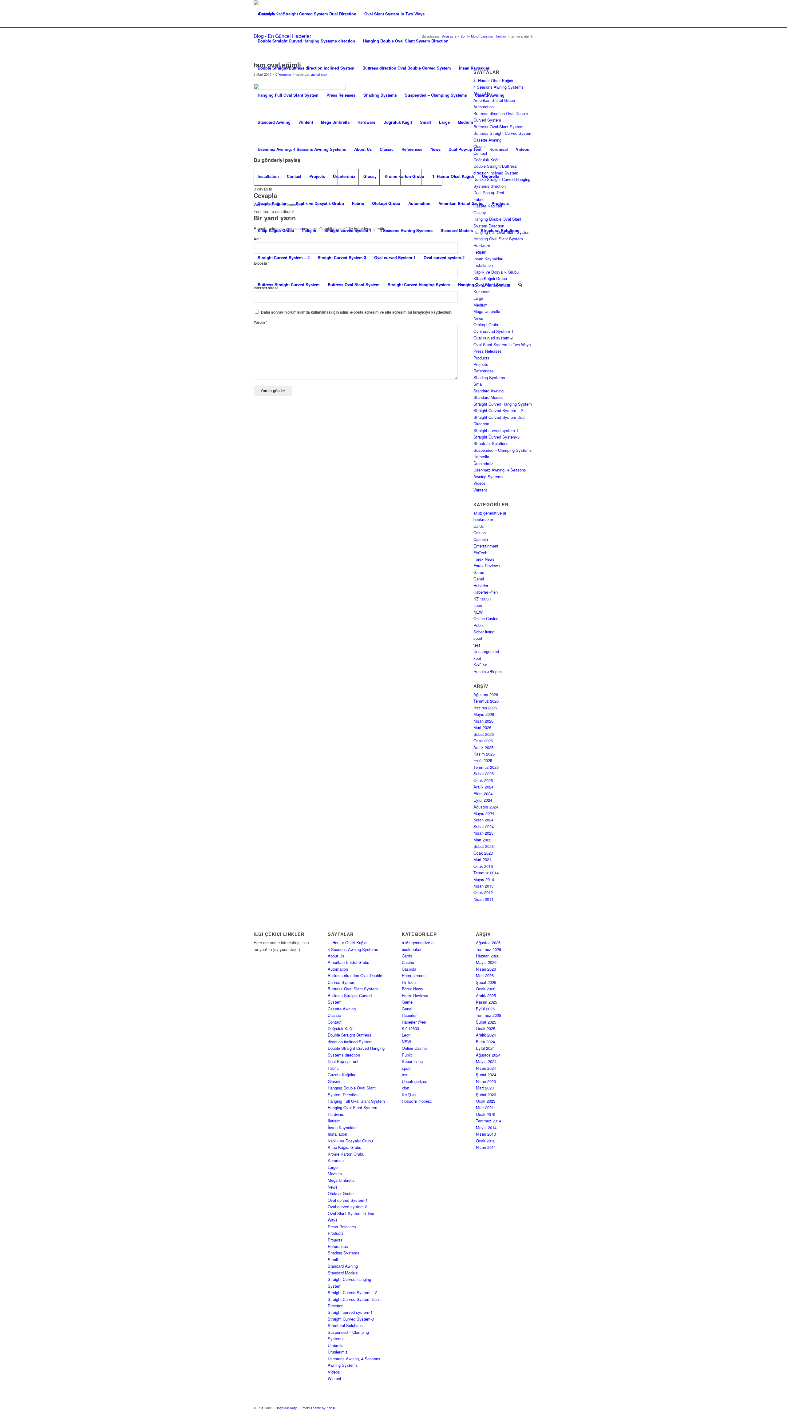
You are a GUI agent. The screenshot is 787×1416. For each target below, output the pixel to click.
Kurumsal (498, 149)
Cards (478, 526)
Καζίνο (480, 665)
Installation (268, 176)
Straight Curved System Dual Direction (319, 14)
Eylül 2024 (482, 800)
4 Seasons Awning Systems (406, 230)
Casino (479, 533)
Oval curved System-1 (395, 257)
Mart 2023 (482, 840)
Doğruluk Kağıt (397, 122)
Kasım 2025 (484, 754)
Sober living (483, 632)
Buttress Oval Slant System (354, 284)
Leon (477, 605)
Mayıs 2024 (483, 813)
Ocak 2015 (483, 866)
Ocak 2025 (483, 780)
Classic (387, 149)
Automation (419, 203)
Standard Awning (274, 122)
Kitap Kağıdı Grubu (276, 230)
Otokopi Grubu (386, 203)
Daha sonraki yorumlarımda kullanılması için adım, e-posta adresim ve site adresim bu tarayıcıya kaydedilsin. (356, 312)
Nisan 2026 (483, 721)
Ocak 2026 (483, 741)
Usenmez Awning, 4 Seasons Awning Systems (302, 149)
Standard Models (457, 230)
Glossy (370, 176)
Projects (317, 176)
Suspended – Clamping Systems (436, 95)
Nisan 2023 (483, 833)
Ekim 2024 (482, 793)
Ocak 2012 (483, 892)
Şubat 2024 (483, 826)
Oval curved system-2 (444, 257)
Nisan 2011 (483, 899)
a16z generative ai (489, 513)
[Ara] (520, 284)
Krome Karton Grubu (404, 176)
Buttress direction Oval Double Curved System (406, 68)
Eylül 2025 (482, 760)
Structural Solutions (500, 230)
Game (478, 572)
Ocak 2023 (483, 853)
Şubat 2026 (483, 734)
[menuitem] (520, 284)
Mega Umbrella (335, 122)
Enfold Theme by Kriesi (317, 1407)
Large (444, 122)
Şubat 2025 (483, 773)
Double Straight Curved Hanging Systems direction (306, 41)
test (476, 645)
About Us (363, 149)
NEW (478, 612)
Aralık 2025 (483, 747)
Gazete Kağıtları (273, 203)
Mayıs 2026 (483, 714)
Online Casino (485, 618)
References (411, 149)
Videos (522, 149)
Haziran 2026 (485, 708)
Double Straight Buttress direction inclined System (306, 68)
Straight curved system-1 (348, 230)
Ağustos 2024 (485, 807)
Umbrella (490, 176)
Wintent (306, 122)
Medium (465, 122)
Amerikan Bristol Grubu (461, 203)
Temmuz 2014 (486, 873)
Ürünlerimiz (344, 176)
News (435, 149)
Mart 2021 (482, 859)
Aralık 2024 (483, 787)
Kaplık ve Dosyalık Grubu (320, 203)
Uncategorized (486, 651)
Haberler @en (485, 592)
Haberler (480, 585)
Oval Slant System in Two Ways (394, 14)
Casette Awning (489, 95)
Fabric (358, 203)
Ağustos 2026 (485, 694)
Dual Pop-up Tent (465, 149)
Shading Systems (380, 95)
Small (425, 122)
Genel (478, 579)
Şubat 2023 (483, 846)
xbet (477, 658)
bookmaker (483, 519)
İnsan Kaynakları (475, 68)
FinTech (480, 553)
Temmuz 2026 (486, 701)
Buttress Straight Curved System (289, 284)
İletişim (309, 230)
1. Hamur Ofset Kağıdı (453, 176)
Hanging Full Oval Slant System (288, 95)
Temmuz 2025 (486, 767)
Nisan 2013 (483, 886)
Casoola (480, 539)
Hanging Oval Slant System (484, 284)
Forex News (484, 559)
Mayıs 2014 (483, 879)
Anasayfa (266, 14)
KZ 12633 (482, 599)
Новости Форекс (488, 671)
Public (478, 625)
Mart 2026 (482, 727)
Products (500, 203)
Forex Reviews (486, 565)
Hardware (366, 122)
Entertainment (485, 546)
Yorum (260, 322)
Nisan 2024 (483, 820)
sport (477, 638)
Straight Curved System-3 (342, 257)
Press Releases (340, 95)
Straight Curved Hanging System (419, 284)
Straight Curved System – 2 (284, 257)
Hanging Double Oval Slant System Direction (406, 41)
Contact (294, 176)
